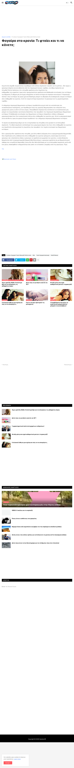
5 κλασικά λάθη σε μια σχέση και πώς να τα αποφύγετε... (12, 303)
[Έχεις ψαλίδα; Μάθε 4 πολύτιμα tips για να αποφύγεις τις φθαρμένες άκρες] (6, 412)
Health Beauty (54, 255)
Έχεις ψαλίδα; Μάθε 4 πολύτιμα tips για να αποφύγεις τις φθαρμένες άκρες (12, 284)
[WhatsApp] (27, 259)
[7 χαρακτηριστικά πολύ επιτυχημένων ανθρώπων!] (6, 428)
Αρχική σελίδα (6, 37)
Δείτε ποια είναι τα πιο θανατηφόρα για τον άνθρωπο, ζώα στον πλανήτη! (35, 543)
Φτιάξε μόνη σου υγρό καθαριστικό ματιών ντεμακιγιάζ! (61, 283)
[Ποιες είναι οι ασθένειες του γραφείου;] (6, 521)
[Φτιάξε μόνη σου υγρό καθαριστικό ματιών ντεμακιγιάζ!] (6, 436)
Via (3, 149)
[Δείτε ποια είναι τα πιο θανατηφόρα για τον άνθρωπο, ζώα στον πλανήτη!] (6, 545)
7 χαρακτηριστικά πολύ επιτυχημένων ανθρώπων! (28, 426)
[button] (2, 2)
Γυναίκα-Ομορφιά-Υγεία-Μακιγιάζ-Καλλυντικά (26, 37)
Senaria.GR (42, 739)
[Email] (34, 259)
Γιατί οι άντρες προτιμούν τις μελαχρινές (35, 303)
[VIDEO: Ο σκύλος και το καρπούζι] (6, 512)
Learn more (17, 759)
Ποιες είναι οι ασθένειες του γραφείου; (24, 518)
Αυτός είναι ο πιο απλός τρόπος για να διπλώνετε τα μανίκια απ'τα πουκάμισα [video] (39, 535)
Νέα (34, 255)
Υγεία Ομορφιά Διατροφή (42, 255)
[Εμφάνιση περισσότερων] (38, 259)
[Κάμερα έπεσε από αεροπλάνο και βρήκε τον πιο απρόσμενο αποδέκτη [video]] (6, 529)
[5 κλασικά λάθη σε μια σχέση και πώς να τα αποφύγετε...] (6, 445)
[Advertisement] (37, 21)
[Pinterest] (31, 259)
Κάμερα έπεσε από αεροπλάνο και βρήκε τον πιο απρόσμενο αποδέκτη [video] (36, 526)
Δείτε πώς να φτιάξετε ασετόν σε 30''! (36, 283)
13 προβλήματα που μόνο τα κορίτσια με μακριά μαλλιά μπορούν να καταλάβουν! (59, 304)
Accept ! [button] (7, 763)
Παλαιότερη (67, 364)
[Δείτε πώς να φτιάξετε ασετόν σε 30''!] (6, 420)
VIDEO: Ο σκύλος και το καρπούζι (22, 510)
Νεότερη (5, 364)
